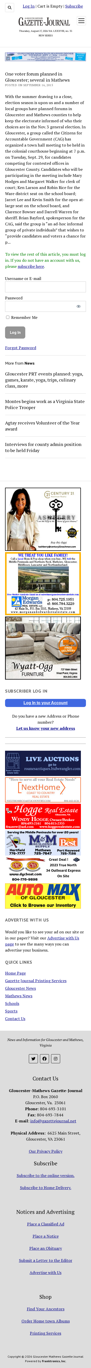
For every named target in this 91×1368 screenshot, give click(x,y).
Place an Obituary (45, 1248)
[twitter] (33, 1058)
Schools (12, 1003)
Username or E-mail (23, 278)
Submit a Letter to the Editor (45, 1260)
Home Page (15, 973)
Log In (29, 6)
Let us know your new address (45, 728)
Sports (11, 1011)
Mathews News (18, 996)
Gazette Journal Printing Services (35, 980)
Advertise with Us (45, 1272)
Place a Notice (46, 1236)
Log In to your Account (45, 703)
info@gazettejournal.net (53, 1121)
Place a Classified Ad (45, 1224)
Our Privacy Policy (45, 1151)
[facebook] (44, 1058)
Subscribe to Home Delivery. (45, 1187)
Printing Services (45, 1333)
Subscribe (74, 6)
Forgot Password (20, 347)
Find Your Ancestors (45, 1309)
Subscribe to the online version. (46, 1175)
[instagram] (55, 1058)
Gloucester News (20, 988)
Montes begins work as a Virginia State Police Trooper (45, 404)
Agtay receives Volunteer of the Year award (42, 426)
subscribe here (31, 266)
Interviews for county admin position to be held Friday (43, 447)
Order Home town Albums (45, 1321)
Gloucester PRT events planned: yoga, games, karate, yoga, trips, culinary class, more (44, 380)
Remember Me (23, 317)
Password (13, 298)
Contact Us (15, 1018)
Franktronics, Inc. (54, 1361)
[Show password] (79, 306)
